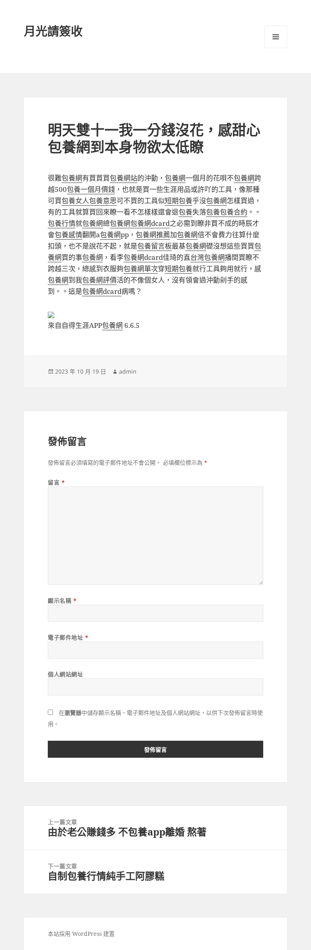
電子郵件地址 (68, 637)
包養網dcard (150, 223)
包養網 (72, 178)
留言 (56, 482)
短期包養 (178, 200)
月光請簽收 (53, 31)
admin (127, 371)
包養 (185, 212)
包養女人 (75, 200)
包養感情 (68, 234)
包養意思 (103, 200)
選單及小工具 (275, 37)
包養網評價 (99, 280)
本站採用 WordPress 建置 (81, 933)
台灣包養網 (207, 257)
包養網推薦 (153, 234)
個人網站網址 (65, 674)
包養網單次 (141, 268)
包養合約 (233, 212)
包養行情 (61, 223)
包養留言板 (154, 246)
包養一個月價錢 (91, 189)
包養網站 (123, 178)
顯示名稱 (62, 600)
